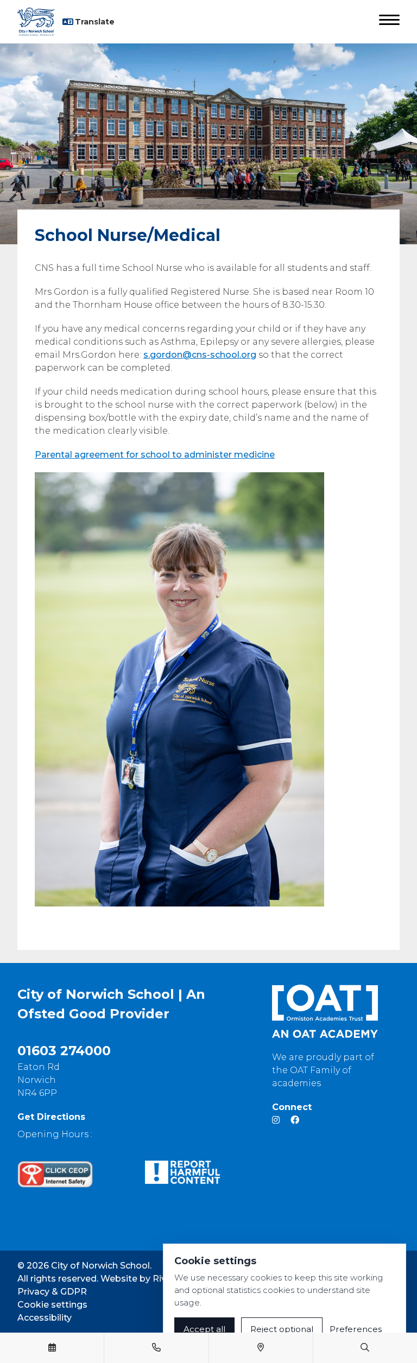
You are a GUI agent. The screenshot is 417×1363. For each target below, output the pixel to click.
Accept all (204, 1329)
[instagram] (276, 1120)
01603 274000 (64, 1050)
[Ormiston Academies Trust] (325, 1011)
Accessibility (44, 1318)
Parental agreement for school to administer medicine (155, 454)
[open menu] (389, 22)
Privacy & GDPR (52, 1291)
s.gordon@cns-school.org (199, 355)
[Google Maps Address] (260, 1348)
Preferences (356, 1329)
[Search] (365, 1348)
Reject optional (281, 1329)
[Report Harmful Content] (182, 1172)
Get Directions (51, 1117)
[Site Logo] (39, 21)
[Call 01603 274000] (156, 1348)
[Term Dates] (52, 1348)
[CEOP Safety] (55, 1174)
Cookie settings (52, 1304)
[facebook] (294, 1120)
